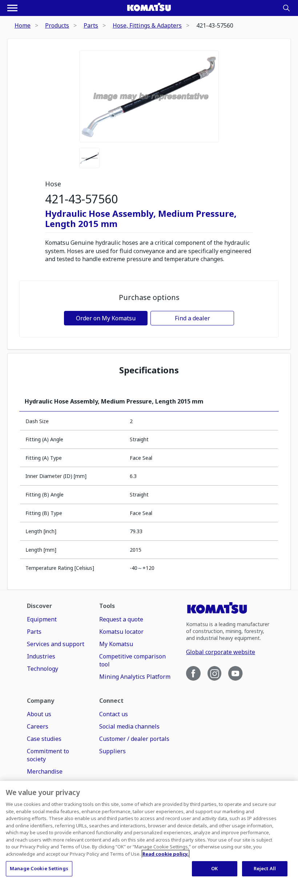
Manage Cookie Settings (39, 868)
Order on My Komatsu (106, 318)
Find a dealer (192, 318)
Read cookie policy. (165, 854)
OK (214, 868)
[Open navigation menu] (12, 8)
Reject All (265, 868)
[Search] (286, 8)
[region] (149, 832)
